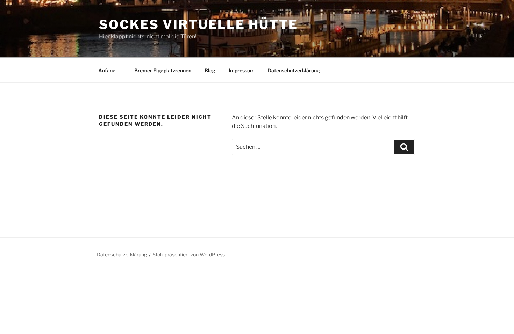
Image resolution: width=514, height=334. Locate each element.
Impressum (242, 70)
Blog (210, 70)
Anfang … (109, 70)
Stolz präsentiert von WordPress (188, 254)
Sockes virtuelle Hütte (198, 24)
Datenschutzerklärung (294, 70)
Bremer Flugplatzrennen (162, 70)
